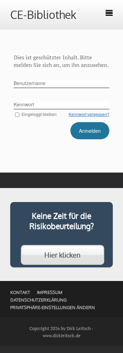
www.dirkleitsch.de (62, 335)
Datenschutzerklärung (38, 300)
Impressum (50, 292)
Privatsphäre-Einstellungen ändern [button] (52, 307)
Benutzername (29, 83)
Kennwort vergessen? (89, 114)
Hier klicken (62, 254)
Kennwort (24, 104)
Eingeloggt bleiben (39, 114)
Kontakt (20, 292)
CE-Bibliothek (43, 15)
